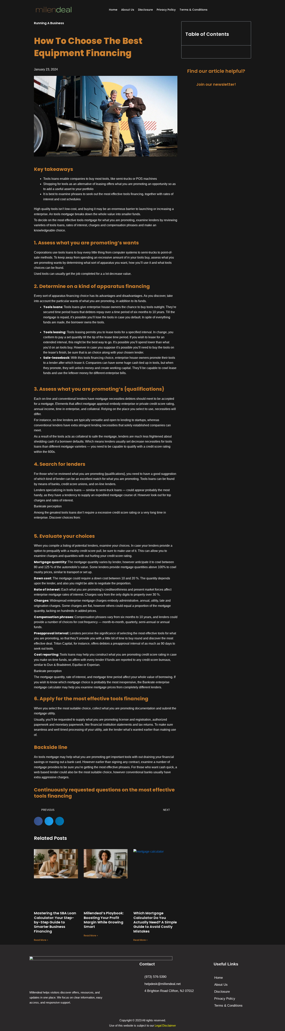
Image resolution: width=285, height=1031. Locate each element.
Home (113, 10)
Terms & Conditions (193, 10)
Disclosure (145, 10)
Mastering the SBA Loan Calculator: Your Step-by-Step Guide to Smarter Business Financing (55, 922)
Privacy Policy (166, 10)
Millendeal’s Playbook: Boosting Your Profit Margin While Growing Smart (104, 920)
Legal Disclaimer (165, 1025)
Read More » (41, 940)
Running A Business (49, 23)
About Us (127, 10)
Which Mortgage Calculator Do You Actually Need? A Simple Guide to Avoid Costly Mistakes (155, 922)
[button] (38, 821)
